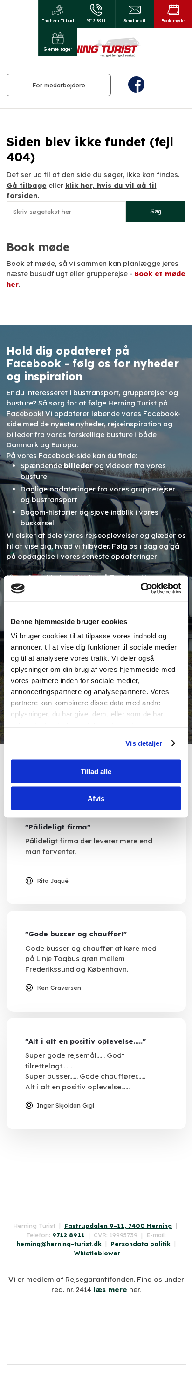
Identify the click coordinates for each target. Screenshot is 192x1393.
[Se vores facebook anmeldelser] (96, 1159)
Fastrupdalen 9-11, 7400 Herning (118, 1225)
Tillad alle (96, 771)
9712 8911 (68, 1235)
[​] (153, 84)
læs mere (110, 1289)
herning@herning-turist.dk (59, 1243)
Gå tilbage (27, 185)
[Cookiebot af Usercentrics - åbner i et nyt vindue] (140, 589)
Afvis (96, 799)
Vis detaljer (143, 743)
